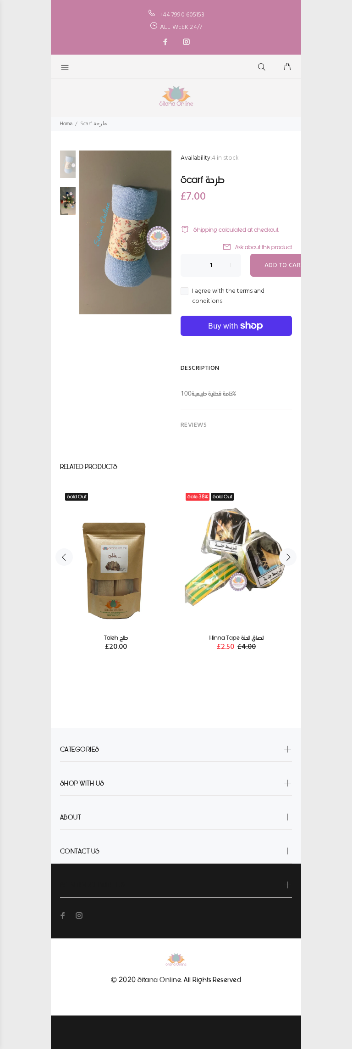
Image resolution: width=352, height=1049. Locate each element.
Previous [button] (64, 557)
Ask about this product (263, 247)
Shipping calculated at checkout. (236, 230)
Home (66, 123)
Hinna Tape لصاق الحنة (236, 638)
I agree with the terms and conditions (228, 296)
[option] (68, 169)
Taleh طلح (116, 638)
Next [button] (288, 557)
